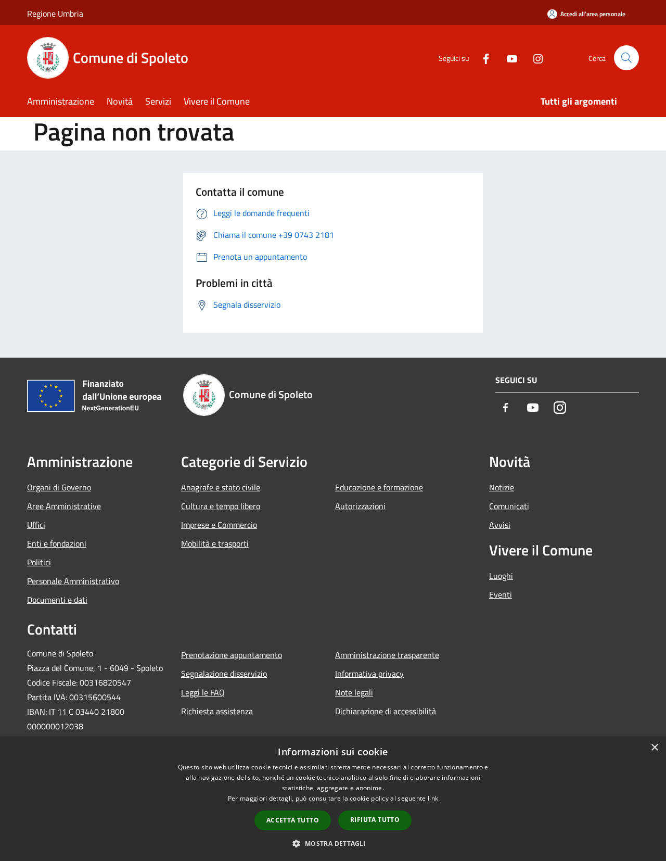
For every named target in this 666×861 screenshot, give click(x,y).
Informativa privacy (369, 673)
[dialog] (333, 799)
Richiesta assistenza (217, 711)
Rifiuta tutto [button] (375, 819)
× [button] (654, 748)
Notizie (501, 487)
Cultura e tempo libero (220, 506)
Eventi (500, 594)
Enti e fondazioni (56, 543)
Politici (39, 562)
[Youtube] (507, 57)
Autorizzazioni (360, 506)
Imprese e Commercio (219, 524)
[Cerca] (626, 57)
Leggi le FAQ (203, 692)
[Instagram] (533, 57)
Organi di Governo (59, 487)
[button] (332, 843)
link (433, 798)
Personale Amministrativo (73, 581)
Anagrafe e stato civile (220, 487)
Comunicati (509, 506)
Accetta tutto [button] (292, 820)
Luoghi (501, 575)
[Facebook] (481, 57)
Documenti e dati (57, 599)
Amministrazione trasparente (387, 655)
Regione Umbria (55, 13)
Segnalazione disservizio (224, 673)
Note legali (354, 692)
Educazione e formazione (379, 487)
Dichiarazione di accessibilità (385, 711)
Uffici (36, 524)
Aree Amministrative (64, 506)
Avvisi (499, 524)
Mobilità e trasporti (215, 543)
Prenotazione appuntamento (231, 655)
